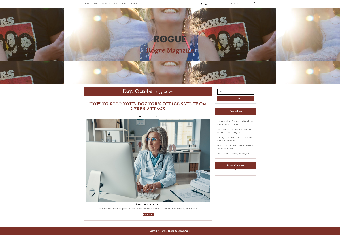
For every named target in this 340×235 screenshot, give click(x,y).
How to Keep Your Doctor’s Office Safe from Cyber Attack (148, 106)
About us (106, 3)
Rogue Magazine (170, 50)
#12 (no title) (136, 3)
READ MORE (148, 214)
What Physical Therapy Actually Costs (234, 153)
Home (88, 3)
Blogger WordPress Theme (162, 231)
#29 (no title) (120, 3)
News (96, 3)
